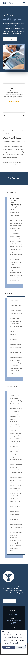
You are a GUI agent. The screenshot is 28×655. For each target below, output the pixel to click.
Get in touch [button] (9, 39)
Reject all (20, 647)
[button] (24, 4)
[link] (8, 3)
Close (12, 651)
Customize (6, 651)
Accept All (8, 647)
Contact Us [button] (9, 600)
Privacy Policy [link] (15, 643)
